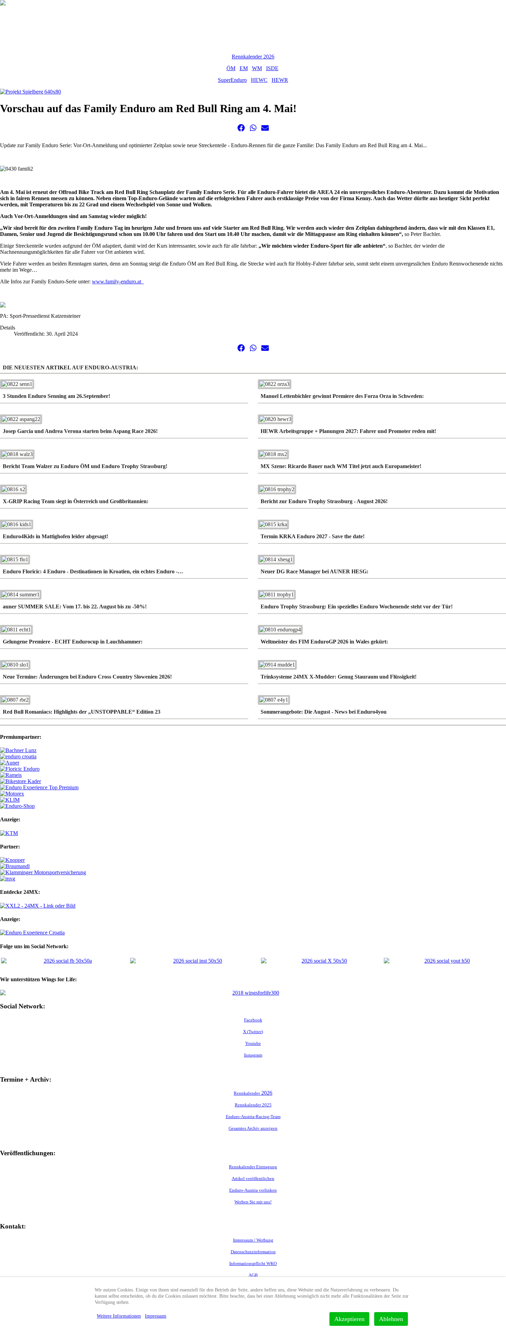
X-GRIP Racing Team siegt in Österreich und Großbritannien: (75, 501)
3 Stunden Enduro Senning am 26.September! (56, 396)
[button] (241, 128)
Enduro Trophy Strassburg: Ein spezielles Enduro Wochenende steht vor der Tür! (357, 606)
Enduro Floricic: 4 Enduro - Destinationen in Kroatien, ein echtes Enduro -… (93, 571)
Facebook (253, 1019)
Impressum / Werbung (253, 1240)
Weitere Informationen (119, 1316)
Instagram (253, 1055)
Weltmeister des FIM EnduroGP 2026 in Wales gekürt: (324, 642)
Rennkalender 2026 (253, 56)
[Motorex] (12, 794)
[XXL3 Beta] (32, 932)
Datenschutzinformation (253, 1251)
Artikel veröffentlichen (253, 1178)
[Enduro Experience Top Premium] (39, 787)
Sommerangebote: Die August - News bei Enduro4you (324, 712)
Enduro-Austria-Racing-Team (253, 1116)
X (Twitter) (253, 1031)
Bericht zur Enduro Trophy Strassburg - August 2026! (324, 501)
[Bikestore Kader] (20, 781)
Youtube (253, 1043)
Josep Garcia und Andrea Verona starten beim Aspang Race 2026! (80, 431)
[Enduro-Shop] (17, 806)
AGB (253, 1275)
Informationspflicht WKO (253, 1263)
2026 (253, 1093)
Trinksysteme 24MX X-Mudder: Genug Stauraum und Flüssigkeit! (339, 677)
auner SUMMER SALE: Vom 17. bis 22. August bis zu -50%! (75, 606)
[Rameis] (11, 775)
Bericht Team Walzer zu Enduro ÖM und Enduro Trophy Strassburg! (85, 466)
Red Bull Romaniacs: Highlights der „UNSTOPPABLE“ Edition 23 (81, 712)
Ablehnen (391, 1319)
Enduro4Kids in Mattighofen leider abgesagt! (55, 536)
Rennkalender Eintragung (253, 1166)
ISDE (272, 68)
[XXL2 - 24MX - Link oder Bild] (37, 906)
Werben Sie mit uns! (253, 1201)
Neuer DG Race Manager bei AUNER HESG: (314, 571)
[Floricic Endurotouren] (20, 769)
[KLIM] (10, 800)
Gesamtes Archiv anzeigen (253, 1128)
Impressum (155, 1316)
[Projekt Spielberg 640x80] (30, 92)
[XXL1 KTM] (9, 833)
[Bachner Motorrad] (18, 750)
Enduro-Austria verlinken (253, 1190)
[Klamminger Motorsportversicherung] (43, 872)
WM (257, 68)
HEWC (259, 80)
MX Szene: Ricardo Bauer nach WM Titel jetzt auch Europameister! (341, 466)
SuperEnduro (232, 80)
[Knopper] (12, 860)
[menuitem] (13, 17)
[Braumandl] (15, 866)
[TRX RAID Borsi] (7, 878)
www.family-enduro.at (118, 281)
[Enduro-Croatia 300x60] (18, 756)
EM (244, 68)
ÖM (230, 68)
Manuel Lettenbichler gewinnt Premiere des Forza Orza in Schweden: (342, 396)
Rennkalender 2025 (253, 1104)
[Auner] (9, 763)
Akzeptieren (349, 1319)
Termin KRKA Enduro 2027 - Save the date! (313, 536)
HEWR (280, 80)
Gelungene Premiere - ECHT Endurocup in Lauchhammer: (73, 642)
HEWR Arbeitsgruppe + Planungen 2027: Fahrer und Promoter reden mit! (348, 431)
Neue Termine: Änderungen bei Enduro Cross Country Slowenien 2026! (87, 677)
